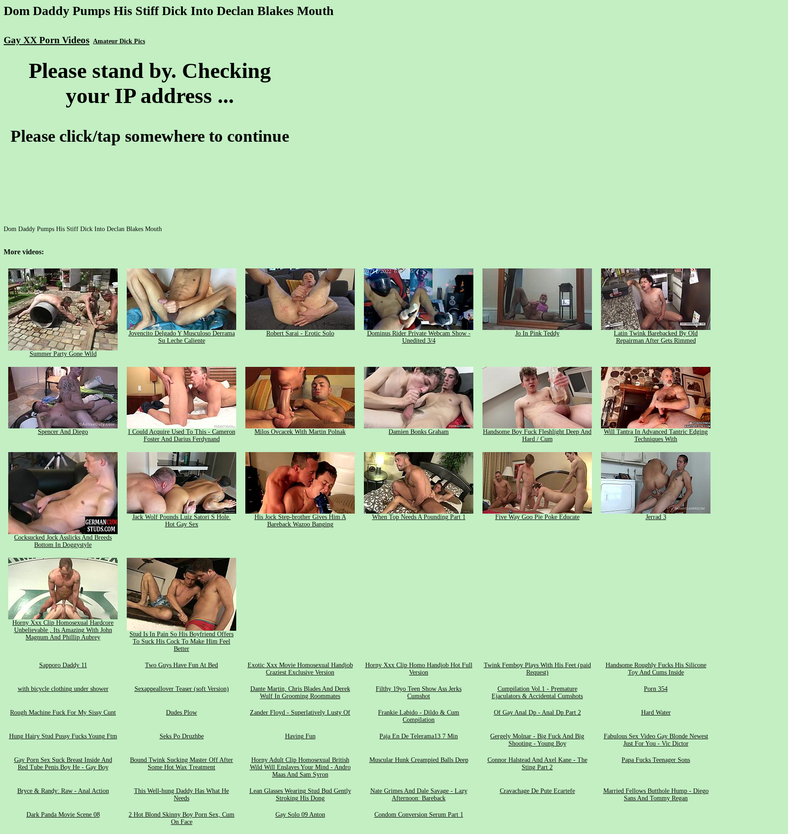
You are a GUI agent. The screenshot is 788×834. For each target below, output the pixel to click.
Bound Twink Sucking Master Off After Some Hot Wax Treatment (181, 764)
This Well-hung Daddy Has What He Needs (181, 795)
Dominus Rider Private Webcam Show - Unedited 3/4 (419, 337)
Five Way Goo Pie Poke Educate (537, 517)
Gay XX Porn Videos (46, 40)
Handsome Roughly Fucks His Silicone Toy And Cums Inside (656, 669)
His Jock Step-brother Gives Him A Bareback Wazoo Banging (300, 521)
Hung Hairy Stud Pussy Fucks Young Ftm (63, 736)
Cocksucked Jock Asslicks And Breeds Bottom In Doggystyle (63, 541)
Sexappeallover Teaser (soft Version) (182, 688)
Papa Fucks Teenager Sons (656, 760)
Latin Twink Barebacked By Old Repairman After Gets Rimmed (656, 337)
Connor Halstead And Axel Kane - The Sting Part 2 (537, 764)
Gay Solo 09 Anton (300, 814)
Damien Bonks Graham (419, 431)
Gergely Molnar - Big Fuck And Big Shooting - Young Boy (537, 740)
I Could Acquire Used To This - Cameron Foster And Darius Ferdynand (181, 435)
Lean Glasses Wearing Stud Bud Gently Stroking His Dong (300, 795)
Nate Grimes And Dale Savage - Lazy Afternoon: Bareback (418, 795)
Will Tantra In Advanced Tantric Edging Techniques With (656, 435)
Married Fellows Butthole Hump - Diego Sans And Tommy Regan (656, 795)
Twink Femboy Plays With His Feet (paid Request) (537, 669)
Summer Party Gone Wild (63, 353)
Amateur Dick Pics (119, 41)
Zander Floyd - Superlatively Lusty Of (300, 712)
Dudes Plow (181, 712)
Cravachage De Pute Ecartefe (537, 791)
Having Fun (300, 736)
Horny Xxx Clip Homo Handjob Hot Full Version (418, 669)
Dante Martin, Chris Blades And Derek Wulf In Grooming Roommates (300, 692)
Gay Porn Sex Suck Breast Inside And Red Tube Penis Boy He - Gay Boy (63, 764)
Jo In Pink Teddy (537, 333)
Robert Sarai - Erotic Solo (300, 333)
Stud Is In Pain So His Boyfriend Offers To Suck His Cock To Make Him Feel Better (181, 641)
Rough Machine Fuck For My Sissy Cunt (63, 712)
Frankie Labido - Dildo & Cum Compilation (418, 716)
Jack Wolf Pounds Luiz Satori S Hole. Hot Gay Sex (181, 521)
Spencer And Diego (63, 431)
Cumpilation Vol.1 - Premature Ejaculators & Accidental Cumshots (537, 692)
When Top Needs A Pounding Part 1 (419, 517)
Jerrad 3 (656, 517)
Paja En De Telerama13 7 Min (418, 736)
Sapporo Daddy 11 (63, 665)
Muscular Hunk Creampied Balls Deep (418, 760)
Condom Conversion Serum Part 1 (418, 814)
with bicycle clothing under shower (63, 688)
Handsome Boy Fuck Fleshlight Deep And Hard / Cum (537, 435)
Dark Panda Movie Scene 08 (63, 814)
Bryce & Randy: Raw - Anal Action (63, 791)
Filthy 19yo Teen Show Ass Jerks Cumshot (418, 692)
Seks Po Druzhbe (182, 736)
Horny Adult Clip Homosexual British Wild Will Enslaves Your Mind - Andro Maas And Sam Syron (300, 767)
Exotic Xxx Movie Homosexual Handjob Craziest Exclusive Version (300, 669)
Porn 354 (656, 688)
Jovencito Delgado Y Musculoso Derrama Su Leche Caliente (182, 337)
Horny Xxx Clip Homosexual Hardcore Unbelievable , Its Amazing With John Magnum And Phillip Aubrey (63, 630)
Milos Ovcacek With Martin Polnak (300, 431)
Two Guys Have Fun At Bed (181, 665)
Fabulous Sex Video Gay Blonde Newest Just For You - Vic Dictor (656, 740)
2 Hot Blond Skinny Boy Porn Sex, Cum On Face (181, 818)
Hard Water (656, 712)
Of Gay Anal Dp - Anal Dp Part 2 (537, 712)
